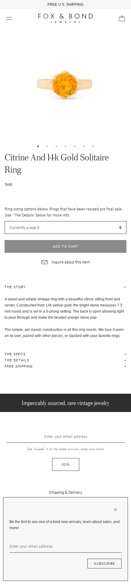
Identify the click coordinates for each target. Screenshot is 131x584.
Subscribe (104, 563)
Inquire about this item (70, 262)
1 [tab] (38, 146)
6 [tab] (84, 146)
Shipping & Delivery (65, 492)
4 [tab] (65, 146)
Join (66, 464)
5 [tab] (75, 146)
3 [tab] (56, 146)
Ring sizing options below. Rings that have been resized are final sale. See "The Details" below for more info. (63, 211)
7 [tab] (93, 146)
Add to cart (65, 246)
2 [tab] (47, 146)
